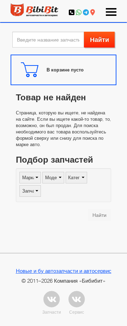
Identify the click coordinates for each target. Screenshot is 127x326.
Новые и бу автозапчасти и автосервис (63, 271)
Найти (99, 39)
